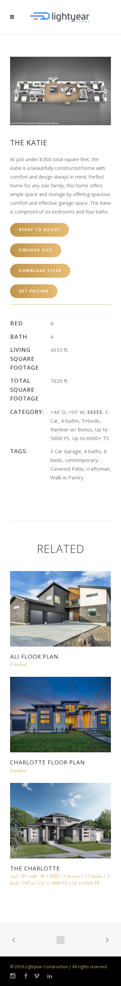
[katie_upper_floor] (60, 90)
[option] (60, 91)
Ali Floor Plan (34, 656)
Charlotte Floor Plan (47, 762)
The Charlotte (35, 868)
